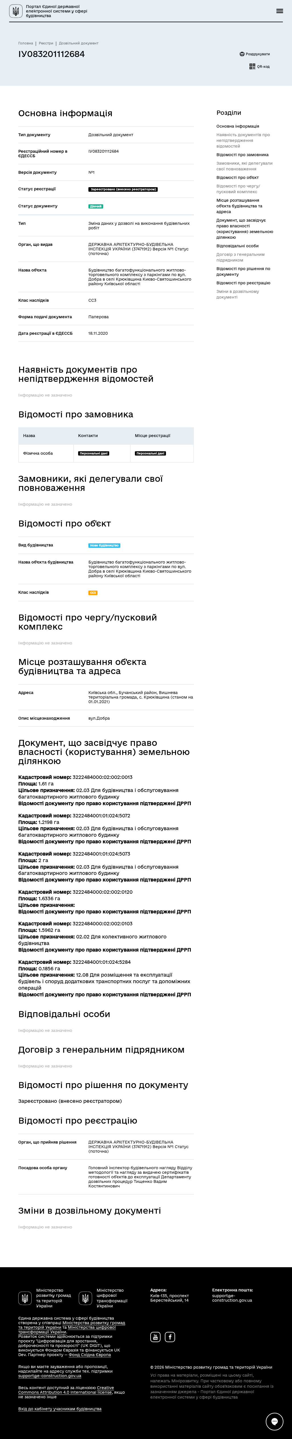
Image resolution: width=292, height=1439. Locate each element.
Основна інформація (237, 126)
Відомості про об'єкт (237, 177)
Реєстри (46, 43)
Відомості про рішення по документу (243, 271)
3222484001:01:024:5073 (101, 853)
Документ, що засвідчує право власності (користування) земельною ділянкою (244, 229)
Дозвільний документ (78, 43)
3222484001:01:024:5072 (101, 815)
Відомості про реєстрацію (243, 283)
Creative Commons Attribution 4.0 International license (66, 1390)
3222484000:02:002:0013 (103, 777)
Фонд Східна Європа (90, 1354)
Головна (25, 43)
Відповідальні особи (237, 246)
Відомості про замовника (242, 154)
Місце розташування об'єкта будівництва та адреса (239, 206)
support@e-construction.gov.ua (49, 1375)
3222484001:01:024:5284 (102, 962)
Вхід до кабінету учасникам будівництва (60, 1409)
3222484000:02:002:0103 (103, 923)
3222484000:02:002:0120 (103, 892)
